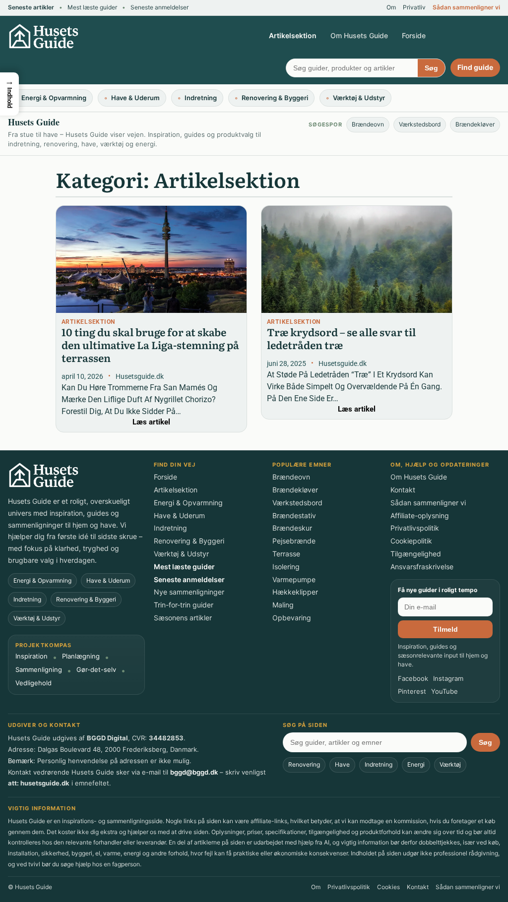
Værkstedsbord (420, 124)
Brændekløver (475, 124)
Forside (414, 35)
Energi (416, 764)
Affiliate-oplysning (419, 516)
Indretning (27, 599)
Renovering (304, 764)
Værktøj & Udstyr (36, 618)
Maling (283, 605)
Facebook (413, 678)
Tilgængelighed (415, 554)
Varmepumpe (294, 580)
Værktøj (450, 764)
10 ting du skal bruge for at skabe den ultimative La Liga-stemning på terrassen (150, 344)
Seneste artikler (31, 7)
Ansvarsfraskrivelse (421, 567)
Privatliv (414, 7)
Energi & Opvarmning (42, 580)
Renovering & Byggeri (86, 599)
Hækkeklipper (295, 592)
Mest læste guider (92, 7)
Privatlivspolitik (414, 528)
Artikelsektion (293, 35)
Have (342, 764)
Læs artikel (151, 422)
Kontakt (402, 490)
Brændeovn (368, 124)
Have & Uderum (108, 580)
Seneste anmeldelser (159, 7)
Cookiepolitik (411, 541)
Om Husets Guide (359, 35)
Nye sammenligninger (189, 592)
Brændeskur (292, 528)
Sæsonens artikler (183, 618)
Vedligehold (33, 683)
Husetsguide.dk (140, 376)
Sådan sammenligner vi (466, 7)
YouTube (444, 691)
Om (391, 7)
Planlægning (81, 656)
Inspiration (31, 656)
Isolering (286, 567)
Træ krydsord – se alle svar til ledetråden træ (341, 338)
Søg (431, 68)
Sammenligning (38, 669)
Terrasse (286, 554)
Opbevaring (291, 618)
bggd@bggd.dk (194, 772)
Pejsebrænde (294, 541)
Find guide (475, 67)
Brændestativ (294, 516)
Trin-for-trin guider (183, 605)
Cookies (388, 887)
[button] (9, 94)
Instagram (448, 678)
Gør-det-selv (96, 669)
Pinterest (412, 691)
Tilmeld (445, 629)
